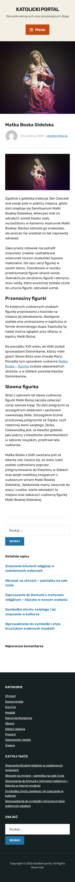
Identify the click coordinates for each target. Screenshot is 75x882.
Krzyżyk (10, 707)
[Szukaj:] (37, 530)
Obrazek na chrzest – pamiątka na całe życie (34, 775)
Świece (10, 745)
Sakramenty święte (18, 740)
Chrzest (10, 696)
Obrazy (10, 723)
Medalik (10, 712)
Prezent (10, 734)
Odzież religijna (15, 729)
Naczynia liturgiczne (18, 718)
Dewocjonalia (57, 135)
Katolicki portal (37, 9)
